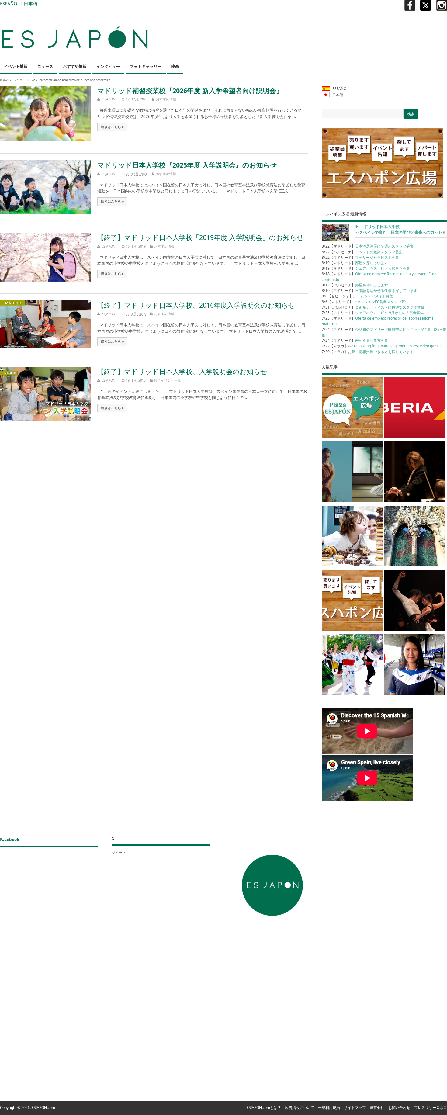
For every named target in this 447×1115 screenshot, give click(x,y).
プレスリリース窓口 (430, 1107)
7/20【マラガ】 (368, 351)
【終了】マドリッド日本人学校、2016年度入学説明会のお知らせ (196, 305)
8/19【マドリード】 (355, 262)
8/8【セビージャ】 (357, 296)
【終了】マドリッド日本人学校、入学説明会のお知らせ (182, 371)
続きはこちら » (112, 127)
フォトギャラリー (145, 66)
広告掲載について (299, 1107)
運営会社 (377, 1107)
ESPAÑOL (10, 3)
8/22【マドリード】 (368, 246)
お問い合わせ (399, 1107)
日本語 (30, 3)
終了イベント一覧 (167, 380)
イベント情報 (16, 66)
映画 (175, 66)
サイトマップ (355, 1107)
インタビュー (108, 66)
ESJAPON (108, 99)
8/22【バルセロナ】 (362, 252)
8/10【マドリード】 (369, 290)
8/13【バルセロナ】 (355, 285)
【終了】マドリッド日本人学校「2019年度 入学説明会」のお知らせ (200, 237)
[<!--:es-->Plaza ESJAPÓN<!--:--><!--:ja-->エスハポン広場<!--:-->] (352, 408)
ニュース (45, 66)
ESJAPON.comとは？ (264, 1107)
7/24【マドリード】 (355, 340)
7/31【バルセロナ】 (373, 307)
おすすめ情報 (75, 66)
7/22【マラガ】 (382, 345)
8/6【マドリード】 (365, 301)
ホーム (23, 80)
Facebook (9, 839)
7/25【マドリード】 (373, 312)
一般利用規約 (329, 1107)
